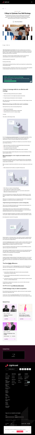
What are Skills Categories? (7, 407)
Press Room (26, 380)
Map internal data (7, 155)
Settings (13, 431)
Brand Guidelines (27, 383)
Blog (5, 8)
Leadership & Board (26, 378)
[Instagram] (29, 423)
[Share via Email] (7, 45)
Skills (9, 263)
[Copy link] (9, 45)
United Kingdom (20, 378)
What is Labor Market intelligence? (7, 385)
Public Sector (14, 379)
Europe (19, 380)
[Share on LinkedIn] (4, 45)
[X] (25, 423)
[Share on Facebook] (6, 45)
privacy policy (13, 420)
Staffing (13, 384)
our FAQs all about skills (15, 294)
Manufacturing (14, 382)
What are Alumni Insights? (7, 400)
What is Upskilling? (6, 395)
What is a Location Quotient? (6, 403)
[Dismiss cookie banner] (29, 427)
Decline (27, 431)
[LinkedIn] (22, 423)
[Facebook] (27, 423)
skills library (28, 267)
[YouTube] (23, 423)
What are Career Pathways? (7, 388)
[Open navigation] (32, 2)
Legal (11, 423)
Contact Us (26, 385)
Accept (20, 431)
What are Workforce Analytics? (6, 391)
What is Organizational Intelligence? (7, 381)
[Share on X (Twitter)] (3, 45)
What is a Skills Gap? (7, 397)
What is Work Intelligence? (7, 378)
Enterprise (13, 377)
